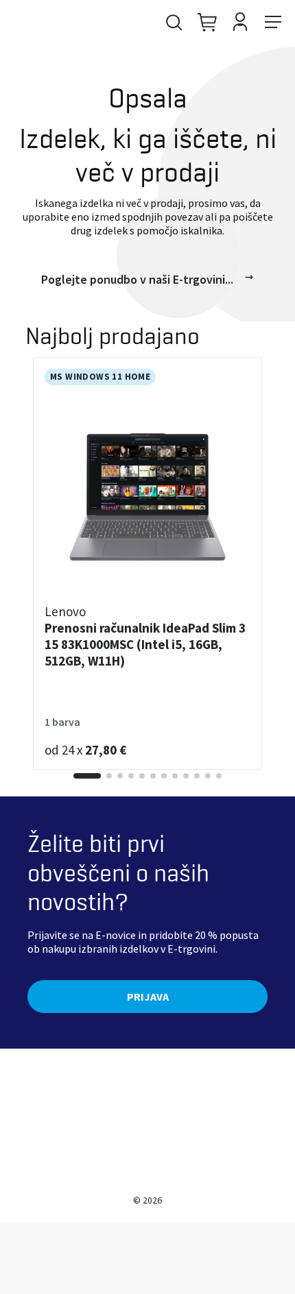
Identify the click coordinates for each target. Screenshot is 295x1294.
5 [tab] (142, 776)
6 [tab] (153, 776)
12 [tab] (219, 776)
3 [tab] (120, 776)
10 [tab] (197, 776)
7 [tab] (164, 776)
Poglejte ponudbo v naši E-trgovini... (137, 279)
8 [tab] (175, 776)
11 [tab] (208, 776)
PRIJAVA (148, 996)
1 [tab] (87, 776)
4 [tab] (131, 776)
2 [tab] (109, 776)
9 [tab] (186, 776)
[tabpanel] (147, 563)
